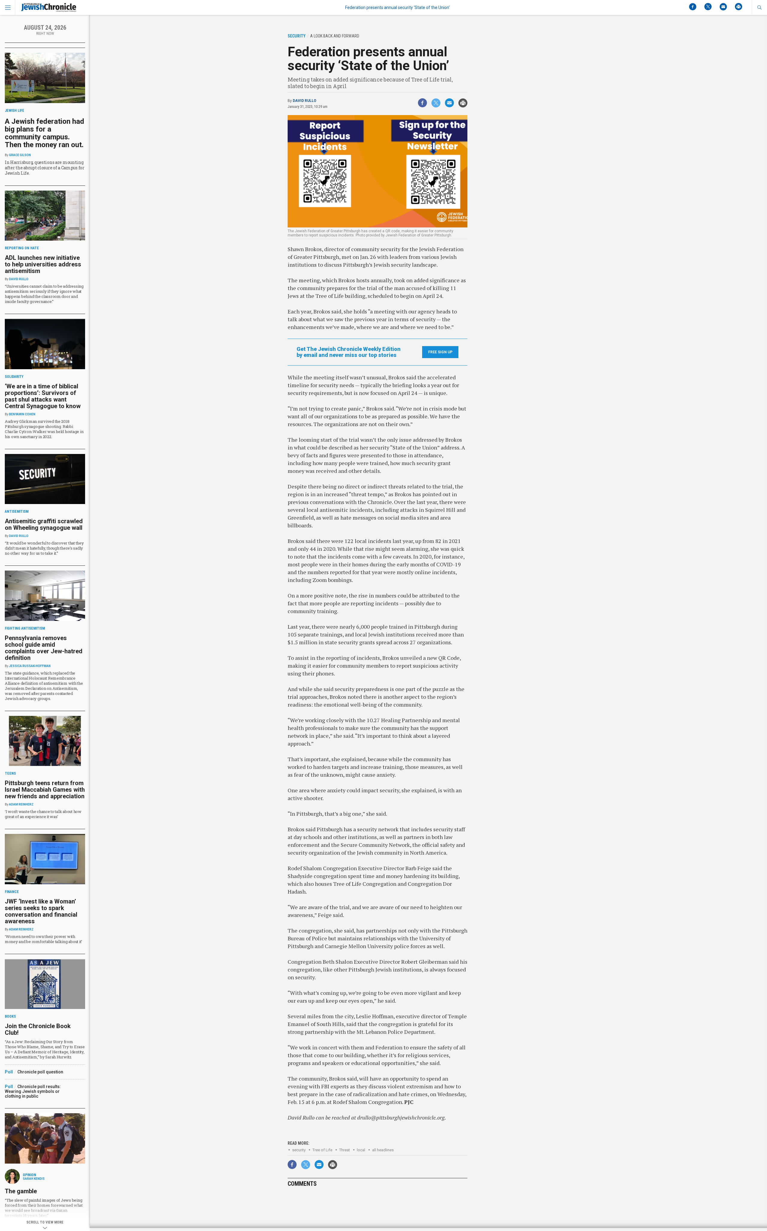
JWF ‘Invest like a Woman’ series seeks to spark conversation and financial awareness (41, 911)
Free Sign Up (440, 352)
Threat (344, 1150)
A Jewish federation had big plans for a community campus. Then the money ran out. (44, 133)
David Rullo (304, 101)
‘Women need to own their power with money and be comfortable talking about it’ (43, 939)
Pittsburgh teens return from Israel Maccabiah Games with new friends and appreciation (45, 789)
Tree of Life (322, 1150)
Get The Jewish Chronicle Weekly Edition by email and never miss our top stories (349, 352)
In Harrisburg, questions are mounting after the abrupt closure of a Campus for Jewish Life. (44, 167)
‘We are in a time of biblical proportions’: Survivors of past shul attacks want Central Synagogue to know (43, 396)
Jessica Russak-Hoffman (30, 666)
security (299, 1150)
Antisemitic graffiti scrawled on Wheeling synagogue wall (44, 524)
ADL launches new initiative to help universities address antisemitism (43, 264)
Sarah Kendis (34, 1178)
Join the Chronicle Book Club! (38, 1029)
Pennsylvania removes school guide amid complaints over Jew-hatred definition (43, 647)
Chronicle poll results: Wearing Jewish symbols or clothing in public (33, 1091)
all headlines (383, 1150)
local (361, 1150)
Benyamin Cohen (22, 414)
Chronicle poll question (40, 1071)
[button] (759, 7)
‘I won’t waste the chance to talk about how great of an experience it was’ (43, 814)
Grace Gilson (20, 155)
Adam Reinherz (21, 804)
